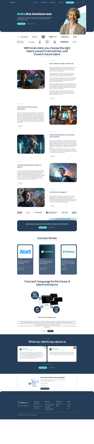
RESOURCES (61, 2)
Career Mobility (48, 406)
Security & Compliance (38, 406)
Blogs (57, 406)
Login (78, 2)
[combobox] (83, 2)
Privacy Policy (36, 408)
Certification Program (49, 409)
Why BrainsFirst (37, 401)
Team (68, 405)
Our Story (69, 403)
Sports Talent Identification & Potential (49, 408)
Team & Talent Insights (49, 405)
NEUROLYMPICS (52, 2)
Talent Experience (37, 403)
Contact (68, 406)
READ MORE (53, 98)
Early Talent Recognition (49, 403)
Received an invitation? (31, 23)
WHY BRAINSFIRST (44, 2)
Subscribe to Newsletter (45, 388)
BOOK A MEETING (70, 2)
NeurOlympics (36, 402)
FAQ (34, 405)
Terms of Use (36, 407)
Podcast (57, 405)
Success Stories (59, 403)
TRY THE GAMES (51, 227)
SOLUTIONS (35, 2)
